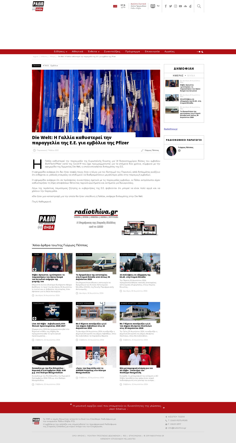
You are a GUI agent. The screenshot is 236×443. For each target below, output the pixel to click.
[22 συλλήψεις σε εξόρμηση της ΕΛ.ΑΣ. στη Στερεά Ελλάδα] (140, 263)
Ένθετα (92, 51)
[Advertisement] (118, 31)
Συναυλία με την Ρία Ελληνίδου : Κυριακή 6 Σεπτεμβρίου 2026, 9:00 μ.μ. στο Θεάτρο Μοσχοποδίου (49, 370)
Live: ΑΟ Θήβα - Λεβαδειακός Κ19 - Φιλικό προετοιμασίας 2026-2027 (49, 324)
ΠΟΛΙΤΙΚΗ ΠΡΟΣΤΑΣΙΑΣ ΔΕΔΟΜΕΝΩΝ (103, 436)
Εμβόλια (54, 66)
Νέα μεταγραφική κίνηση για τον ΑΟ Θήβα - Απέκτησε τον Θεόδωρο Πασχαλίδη (136, 370)
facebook (165, 6)
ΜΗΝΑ (191, 75)
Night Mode (200, 51)
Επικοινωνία (152, 51)
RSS (124, 436)
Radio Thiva (38, 6)
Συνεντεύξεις (112, 51)
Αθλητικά (77, 51)
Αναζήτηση (199, 6)
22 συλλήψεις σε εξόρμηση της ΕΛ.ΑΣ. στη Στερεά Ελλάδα (135, 276)
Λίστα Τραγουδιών (138, 6)
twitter (170, 6)
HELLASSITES (129, 439)
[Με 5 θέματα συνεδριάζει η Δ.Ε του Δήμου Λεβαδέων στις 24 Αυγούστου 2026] (96, 312)
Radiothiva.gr (171, 129)
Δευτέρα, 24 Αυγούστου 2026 (47, 295)
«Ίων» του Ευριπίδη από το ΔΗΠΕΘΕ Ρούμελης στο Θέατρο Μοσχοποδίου (91, 370)
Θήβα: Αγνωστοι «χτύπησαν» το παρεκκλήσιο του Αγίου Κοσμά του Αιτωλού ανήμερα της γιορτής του (48, 278)
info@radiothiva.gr (177, 428)
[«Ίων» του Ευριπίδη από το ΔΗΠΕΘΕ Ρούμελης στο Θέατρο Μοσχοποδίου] (96, 357)
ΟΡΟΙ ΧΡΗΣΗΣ (78, 436)
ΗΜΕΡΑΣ (178, 75)
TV (158, 6)
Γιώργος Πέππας (185, 147)
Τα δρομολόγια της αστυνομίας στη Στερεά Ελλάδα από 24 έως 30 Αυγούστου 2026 (93, 277)
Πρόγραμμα (132, 51)
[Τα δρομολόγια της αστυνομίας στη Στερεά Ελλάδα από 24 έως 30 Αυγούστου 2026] (96, 263)
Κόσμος (53, 56)
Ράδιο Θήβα (136, 8)
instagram (175, 6)
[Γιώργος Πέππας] (171, 151)
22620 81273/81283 (179, 420)
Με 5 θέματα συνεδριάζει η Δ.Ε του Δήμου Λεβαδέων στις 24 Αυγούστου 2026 (91, 325)
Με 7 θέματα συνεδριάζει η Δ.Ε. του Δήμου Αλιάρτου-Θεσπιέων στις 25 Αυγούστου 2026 (136, 325)
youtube (180, 6)
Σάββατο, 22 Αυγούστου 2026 (47, 340)
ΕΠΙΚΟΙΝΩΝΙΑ (135, 436)
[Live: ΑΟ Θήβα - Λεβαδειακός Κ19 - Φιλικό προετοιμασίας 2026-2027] (52, 312)
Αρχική (35, 56)
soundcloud (185, 6)
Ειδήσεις (59, 51)
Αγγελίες (170, 51)
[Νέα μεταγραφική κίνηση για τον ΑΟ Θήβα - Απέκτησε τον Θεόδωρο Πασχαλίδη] (140, 357)
